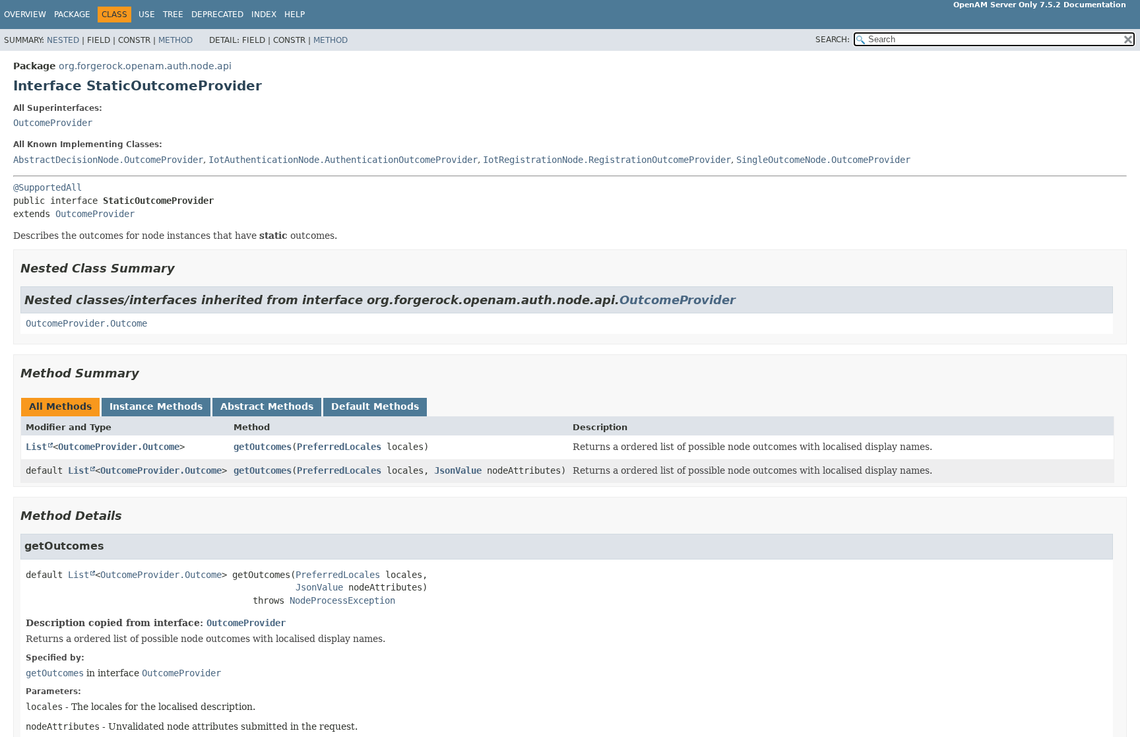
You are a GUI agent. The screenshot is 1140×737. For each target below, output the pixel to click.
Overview (25, 14)
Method (175, 40)
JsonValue (458, 470)
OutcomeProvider (52, 122)
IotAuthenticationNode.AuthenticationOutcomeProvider (343, 159)
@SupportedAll (47, 187)
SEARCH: (832, 39)
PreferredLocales (339, 446)
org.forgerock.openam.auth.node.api (145, 66)
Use (147, 14)
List (36, 446)
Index (263, 14)
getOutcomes (263, 446)
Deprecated (217, 14)
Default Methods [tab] (375, 406)
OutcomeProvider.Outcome (86, 323)
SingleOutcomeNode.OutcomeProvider (823, 159)
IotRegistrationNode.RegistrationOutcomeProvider (607, 159)
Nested (63, 40)
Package (72, 14)
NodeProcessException (342, 600)
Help (294, 14)
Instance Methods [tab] (156, 406)
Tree (173, 14)
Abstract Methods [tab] (266, 406)
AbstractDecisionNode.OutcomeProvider (108, 159)
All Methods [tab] (60, 406)
